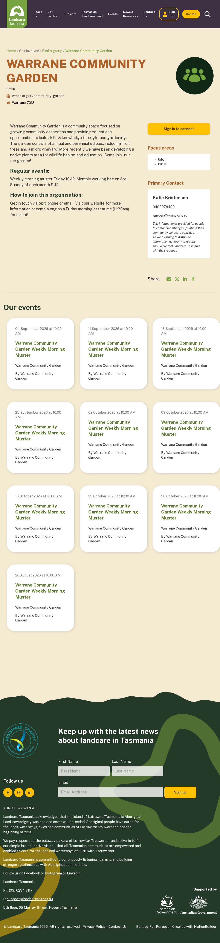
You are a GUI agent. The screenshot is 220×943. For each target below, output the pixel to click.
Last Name (121, 761)
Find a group (52, 51)
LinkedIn (74, 873)
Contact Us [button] (149, 14)
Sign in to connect (179, 129)
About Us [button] (38, 14)
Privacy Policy (94, 927)
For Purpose (160, 927)
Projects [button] (70, 14)
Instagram (53, 873)
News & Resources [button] (130, 14)
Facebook (32, 873)
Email (63, 782)
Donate (191, 14)
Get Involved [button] (53, 14)
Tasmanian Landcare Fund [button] (92, 14)
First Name (68, 761)
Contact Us (117, 927)
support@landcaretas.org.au (30, 899)
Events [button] (113, 14)
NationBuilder (205, 927)
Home (11, 51)
